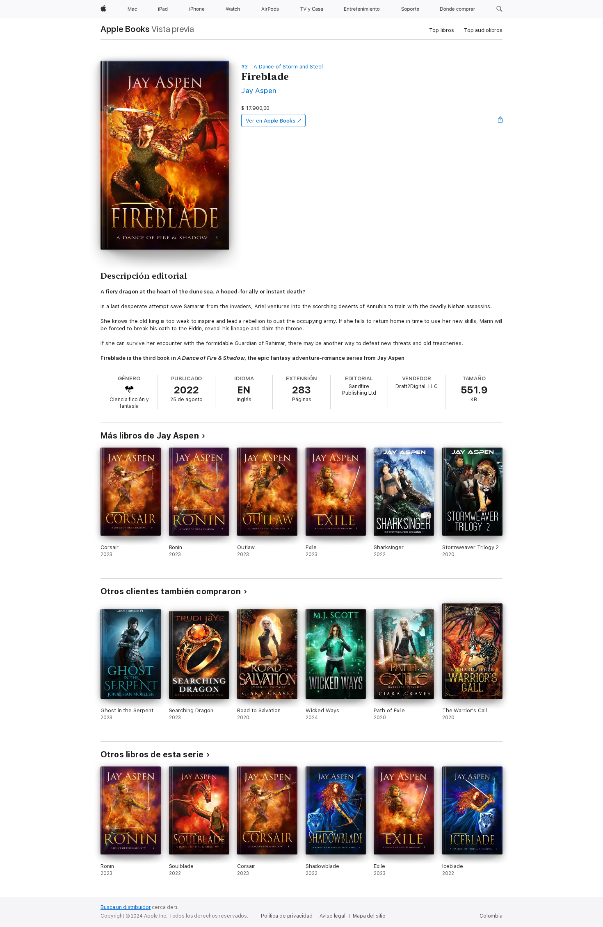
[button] (499, 9)
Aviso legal (332, 916)
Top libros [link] (441, 30)
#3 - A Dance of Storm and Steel (282, 67)
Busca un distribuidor (125, 907)
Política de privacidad (286, 916)
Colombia (491, 916)
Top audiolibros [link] (483, 30)
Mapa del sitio (369, 916)
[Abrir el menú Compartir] (500, 120)
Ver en (270, 121)
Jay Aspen (258, 90)
